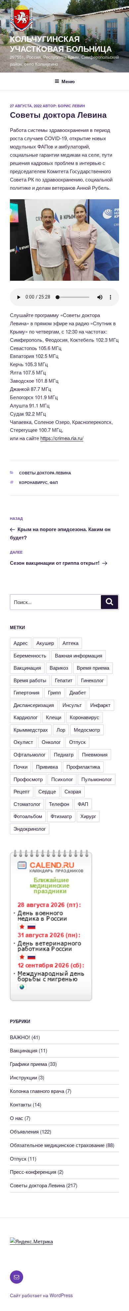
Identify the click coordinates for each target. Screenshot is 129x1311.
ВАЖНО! (20, 1037)
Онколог (51, 741)
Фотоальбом (28, 816)
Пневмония (95, 754)
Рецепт (22, 791)
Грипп (54, 692)
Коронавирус (33, 482)
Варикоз (59, 667)
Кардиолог (25, 717)
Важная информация (78, 655)
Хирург (88, 816)
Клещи (53, 717)
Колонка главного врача (37, 1090)
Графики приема (28, 1063)
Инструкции (23, 1077)
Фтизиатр (61, 816)
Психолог (62, 779)
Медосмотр (87, 729)
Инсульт (72, 704)
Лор (61, 729)
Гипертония (26, 692)
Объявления (24, 1131)
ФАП (54, 482)
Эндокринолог (30, 828)
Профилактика (83, 766)
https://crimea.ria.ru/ (61, 437)
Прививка (47, 766)
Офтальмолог (29, 754)
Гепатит (63, 680)
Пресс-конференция (33, 1171)
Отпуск (77, 741)
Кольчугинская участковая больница (61, 43)
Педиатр (63, 754)
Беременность (30, 655)
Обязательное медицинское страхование (57, 1144)
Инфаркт (100, 704)
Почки (20, 766)
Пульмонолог (96, 779)
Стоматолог (27, 803)
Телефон (59, 803)
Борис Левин (71, 105)
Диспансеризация (34, 704)
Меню (68, 81)
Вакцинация (27, 667)
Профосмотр (28, 779)
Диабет (77, 692)
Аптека (70, 642)
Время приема (93, 667)
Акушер (45, 642)
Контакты (20, 1104)
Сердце (47, 791)
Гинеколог (92, 680)
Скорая (72, 791)
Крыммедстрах (31, 729)
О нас (16, 1117)
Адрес (21, 642)
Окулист (23, 741)
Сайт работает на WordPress (41, 1295)
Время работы (30, 680)
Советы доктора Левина (45, 472)
